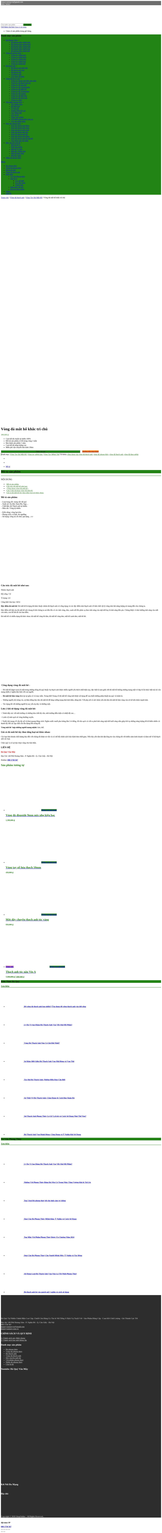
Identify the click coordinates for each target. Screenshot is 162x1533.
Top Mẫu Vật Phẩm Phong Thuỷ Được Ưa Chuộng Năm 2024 (49, 1237)
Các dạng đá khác (17, 77)
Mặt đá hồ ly (16, 145)
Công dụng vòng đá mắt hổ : (17, 488)
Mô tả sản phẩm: (13, 484)
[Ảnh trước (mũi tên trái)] (2, 1531)
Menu (3, 162)
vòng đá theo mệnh (131, 454)
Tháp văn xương (17, 117)
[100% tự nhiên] (19, 22)
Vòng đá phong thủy (13, 53)
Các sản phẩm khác (18, 121)
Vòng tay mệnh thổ (18, 64)
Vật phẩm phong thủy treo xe (22, 119)
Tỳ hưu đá (15, 109)
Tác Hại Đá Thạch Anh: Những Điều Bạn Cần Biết (44, 1080)
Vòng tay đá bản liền (19, 85)
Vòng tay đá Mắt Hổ (19, 89)
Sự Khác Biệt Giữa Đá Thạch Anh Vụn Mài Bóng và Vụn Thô (49, 1061)
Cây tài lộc (15, 115)
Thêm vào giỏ (40, 451)
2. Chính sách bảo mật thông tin (14, 1340)
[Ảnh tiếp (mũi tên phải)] (4, 1531)
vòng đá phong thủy (100, 454)
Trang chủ (5, 198)
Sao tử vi (13, 179)
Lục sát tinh (19, 181)
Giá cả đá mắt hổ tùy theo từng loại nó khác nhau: (25, 493)
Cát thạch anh (16, 74)
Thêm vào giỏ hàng (49, 810)
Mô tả (8, 467)
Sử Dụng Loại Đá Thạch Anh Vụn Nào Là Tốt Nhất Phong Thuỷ (50, 1274)
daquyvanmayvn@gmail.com (12, 1327)
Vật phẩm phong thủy (14, 102)
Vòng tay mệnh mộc (18, 59)
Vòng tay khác (16, 100)
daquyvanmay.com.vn (10, 1329)
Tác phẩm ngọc (17, 104)
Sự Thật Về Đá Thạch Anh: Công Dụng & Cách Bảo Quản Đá (49, 1098)
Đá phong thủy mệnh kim (20, 42)
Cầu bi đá (10, 1364)
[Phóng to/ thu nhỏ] (9, 1529)
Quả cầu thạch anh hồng (20, 126)
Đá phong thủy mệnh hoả (20, 49)
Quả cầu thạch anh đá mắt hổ (22, 138)
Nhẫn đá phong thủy (13, 158)
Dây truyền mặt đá (13, 1358)
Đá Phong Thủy (12, 40)
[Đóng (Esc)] (2, 1529)
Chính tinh (19, 185)
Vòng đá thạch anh (13, 79)
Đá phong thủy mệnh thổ (20, 51)
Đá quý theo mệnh (17, 189)
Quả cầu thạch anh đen (19, 132)
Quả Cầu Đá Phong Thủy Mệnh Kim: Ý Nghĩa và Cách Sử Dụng (50, 1219)
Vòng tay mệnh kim (18, 55)
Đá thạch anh (11, 66)
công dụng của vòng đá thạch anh (80, 454)
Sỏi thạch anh (16, 72)
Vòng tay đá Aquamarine (20, 87)
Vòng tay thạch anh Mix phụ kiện (23, 81)
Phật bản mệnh (16, 147)
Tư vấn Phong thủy (17, 176)
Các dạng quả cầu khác (19, 141)
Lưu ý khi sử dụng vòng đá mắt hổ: (20, 491)
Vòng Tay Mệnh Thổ (51, 454)
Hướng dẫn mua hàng (90, 451)
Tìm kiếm (27, 25)
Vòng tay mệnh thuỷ (18, 57)
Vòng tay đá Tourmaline (20, 91)
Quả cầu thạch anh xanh (20, 130)
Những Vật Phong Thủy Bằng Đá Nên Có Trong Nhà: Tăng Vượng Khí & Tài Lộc (57, 1182)
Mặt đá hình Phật (17, 153)
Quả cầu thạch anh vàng (20, 128)
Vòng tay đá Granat (18, 94)
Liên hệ (8, 194)
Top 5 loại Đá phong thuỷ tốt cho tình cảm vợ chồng (45, 1201)
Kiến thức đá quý (16, 187)
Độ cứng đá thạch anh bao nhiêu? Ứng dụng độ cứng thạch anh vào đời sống (55, 1006)
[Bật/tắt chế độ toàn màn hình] (7, 1529)
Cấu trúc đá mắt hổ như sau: (17, 486)
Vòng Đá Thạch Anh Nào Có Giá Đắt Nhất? (42, 1043)
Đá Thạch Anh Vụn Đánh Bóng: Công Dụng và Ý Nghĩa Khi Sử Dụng (52, 1134)
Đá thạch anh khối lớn (19, 68)
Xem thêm (5, 986)
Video (8, 191)
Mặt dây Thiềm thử (18, 151)
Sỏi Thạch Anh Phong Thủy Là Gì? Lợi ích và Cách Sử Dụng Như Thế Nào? (55, 1116)
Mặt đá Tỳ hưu (16, 149)
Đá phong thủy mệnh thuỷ (21, 44)
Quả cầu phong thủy (13, 124)
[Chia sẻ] (4, 1529)
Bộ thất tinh (15, 106)
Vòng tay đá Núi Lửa (19, 98)
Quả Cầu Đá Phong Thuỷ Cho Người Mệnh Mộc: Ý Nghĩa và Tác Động (53, 1255)
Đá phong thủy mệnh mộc (21, 47)
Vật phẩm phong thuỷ (14, 1360)
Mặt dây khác (16, 156)
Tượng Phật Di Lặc (18, 111)
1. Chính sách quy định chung (13, 1338)
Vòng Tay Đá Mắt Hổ (34, 198)
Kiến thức (9, 174)
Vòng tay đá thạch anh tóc (21, 83)
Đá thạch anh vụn (17, 70)
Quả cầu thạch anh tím (19, 134)
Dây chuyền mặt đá (13, 143)
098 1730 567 (12, 760)
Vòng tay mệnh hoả (18, 62)
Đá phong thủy (11, 166)
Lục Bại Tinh (20, 183)
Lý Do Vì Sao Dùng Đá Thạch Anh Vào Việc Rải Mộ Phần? (48, 1025)
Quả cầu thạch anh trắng (20, 136)
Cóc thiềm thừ (16, 113)
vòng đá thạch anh (116, 454)
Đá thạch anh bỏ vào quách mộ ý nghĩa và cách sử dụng (46, 1292)
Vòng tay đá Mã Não (19, 96)
